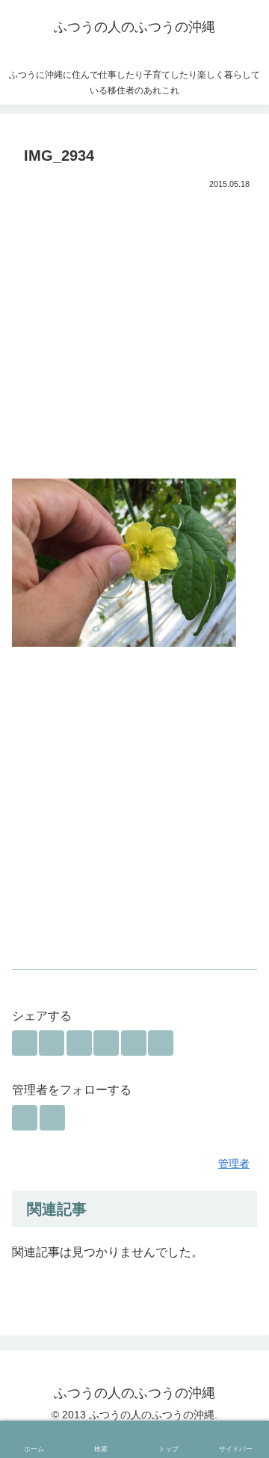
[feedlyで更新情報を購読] (24, 1118)
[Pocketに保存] (106, 1043)
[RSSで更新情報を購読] (52, 1118)
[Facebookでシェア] (51, 1043)
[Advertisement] (134, 336)
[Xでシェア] (24, 1043)
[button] (160, 1043)
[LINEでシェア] (133, 1043)
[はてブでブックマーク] (79, 1043)
